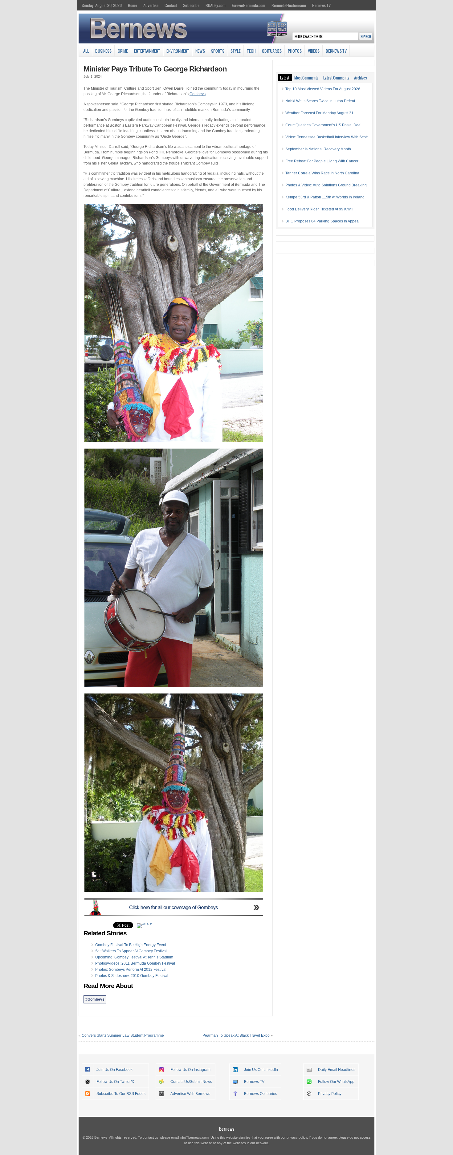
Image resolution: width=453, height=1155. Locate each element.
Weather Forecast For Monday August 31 (319, 113)
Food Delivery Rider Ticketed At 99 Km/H (319, 209)
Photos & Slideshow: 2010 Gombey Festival (131, 976)
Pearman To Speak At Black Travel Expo (236, 1035)
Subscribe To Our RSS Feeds (120, 1094)
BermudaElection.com (288, 5)
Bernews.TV (321, 5)
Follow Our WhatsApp (336, 1082)
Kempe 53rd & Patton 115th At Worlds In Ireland (325, 197)
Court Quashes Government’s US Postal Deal (323, 125)
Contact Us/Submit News (191, 1082)
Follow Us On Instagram (190, 1070)
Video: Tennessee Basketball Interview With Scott (326, 137)
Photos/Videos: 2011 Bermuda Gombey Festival (135, 963)
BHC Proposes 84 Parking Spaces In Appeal (322, 221)
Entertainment (147, 51)
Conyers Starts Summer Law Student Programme (123, 1035)
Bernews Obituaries (260, 1094)
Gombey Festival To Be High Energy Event (130, 945)
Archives (360, 77)
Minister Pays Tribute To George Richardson (155, 69)
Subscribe (191, 5)
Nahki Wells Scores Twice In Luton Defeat (320, 101)
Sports (217, 51)
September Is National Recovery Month (318, 149)
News (200, 51)
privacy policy (297, 1137)
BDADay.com (216, 5)
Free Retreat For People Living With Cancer (321, 161)
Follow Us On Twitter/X (115, 1082)
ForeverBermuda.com (248, 5)
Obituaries (272, 51)
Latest (284, 77)
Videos (314, 51)
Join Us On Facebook (114, 1070)
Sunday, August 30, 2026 (102, 5)
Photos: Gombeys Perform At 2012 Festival (130, 969)
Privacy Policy (329, 1094)
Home (132, 5)
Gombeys (198, 94)
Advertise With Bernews (190, 1094)
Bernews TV (254, 1082)
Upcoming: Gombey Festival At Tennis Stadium (134, 957)
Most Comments (306, 77)
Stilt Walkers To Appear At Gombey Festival (131, 951)
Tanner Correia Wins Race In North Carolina (322, 173)
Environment (177, 51)
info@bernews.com (194, 1137)
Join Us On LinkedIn (261, 1070)
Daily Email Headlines (336, 1070)
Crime (123, 51)
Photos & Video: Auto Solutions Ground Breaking (326, 185)
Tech (251, 51)
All (86, 51)
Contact (171, 5)
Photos (295, 51)
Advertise (150, 5)
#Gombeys (94, 999)
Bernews (226, 1128)
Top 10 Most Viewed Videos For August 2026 (322, 89)
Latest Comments (336, 77)
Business (103, 51)
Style (236, 51)
